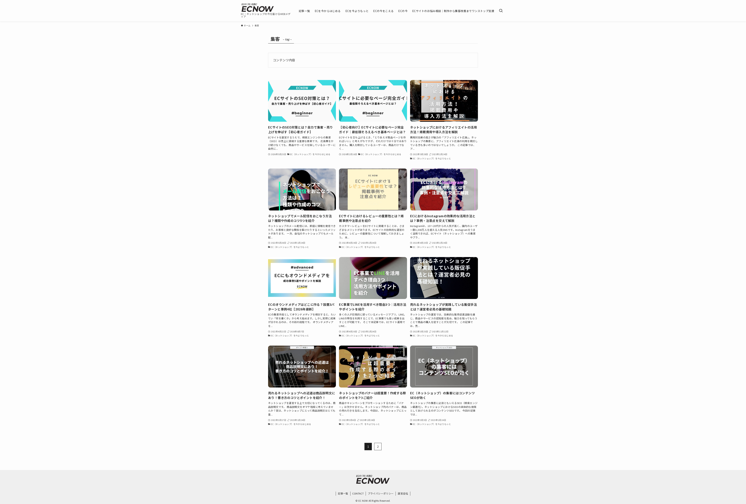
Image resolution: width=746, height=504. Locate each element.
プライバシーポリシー (381, 493)
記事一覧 (343, 493)
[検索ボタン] (501, 11)
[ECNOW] (258, 7)
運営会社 (403, 493)
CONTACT (358, 493)
